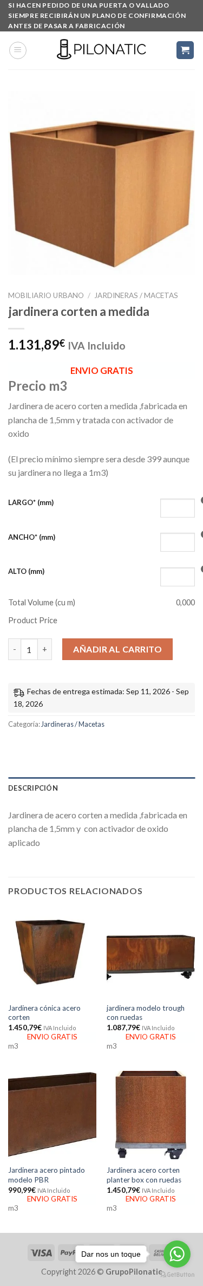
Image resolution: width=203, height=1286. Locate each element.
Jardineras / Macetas (136, 295)
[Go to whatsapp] (177, 1254)
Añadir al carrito (117, 649)
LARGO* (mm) (31, 502)
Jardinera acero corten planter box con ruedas (144, 1175)
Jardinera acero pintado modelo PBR (46, 1175)
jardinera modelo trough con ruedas (146, 1013)
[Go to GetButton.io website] (177, 1274)
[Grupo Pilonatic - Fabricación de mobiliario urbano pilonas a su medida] (101, 50)
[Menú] (18, 50)
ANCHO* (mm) (31, 537)
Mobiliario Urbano (46, 295)
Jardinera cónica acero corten (44, 1013)
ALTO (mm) (26, 571)
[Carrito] (185, 50)
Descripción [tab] (33, 788)
